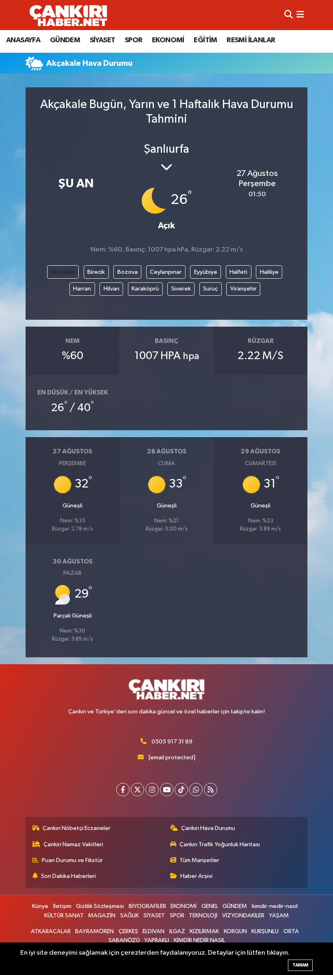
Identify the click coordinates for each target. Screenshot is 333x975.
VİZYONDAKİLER (243, 915)
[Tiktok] (181, 789)
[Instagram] (152, 789)
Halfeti (238, 272)
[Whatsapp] (196, 789)
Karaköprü (145, 289)
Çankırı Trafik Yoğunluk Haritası (219, 844)
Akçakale (63, 272)
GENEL (209, 906)
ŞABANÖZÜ (124, 940)
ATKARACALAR (51, 931)
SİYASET (102, 40)
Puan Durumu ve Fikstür (72, 860)
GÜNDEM (65, 40)
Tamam (300, 965)
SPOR (134, 40)
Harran (82, 289)
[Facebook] (123, 789)
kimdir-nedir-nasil (275, 906)
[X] (137, 789)
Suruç (210, 289)
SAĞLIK (129, 915)
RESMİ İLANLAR (251, 40)
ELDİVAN (153, 931)
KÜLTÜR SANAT (64, 915)
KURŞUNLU (265, 931)
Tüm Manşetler (199, 860)
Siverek (181, 289)
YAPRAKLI (156, 940)
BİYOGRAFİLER (147, 906)
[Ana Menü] (300, 14)
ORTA (291, 931)
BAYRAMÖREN (94, 931)
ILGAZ (177, 931)
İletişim (62, 906)
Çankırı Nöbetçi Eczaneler (76, 828)
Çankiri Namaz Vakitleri (73, 844)
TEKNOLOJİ (203, 915)
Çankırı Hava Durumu (208, 828)
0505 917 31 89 (171, 742)
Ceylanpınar (166, 272)
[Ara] (288, 14)
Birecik (96, 272)
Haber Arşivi (196, 876)
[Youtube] (166, 789)
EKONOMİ (168, 40)
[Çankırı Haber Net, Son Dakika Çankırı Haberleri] (68, 15)
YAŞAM (279, 915)
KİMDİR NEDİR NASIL (199, 940)
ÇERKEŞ (128, 931)
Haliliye (269, 272)
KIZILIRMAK (204, 931)
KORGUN (235, 931)
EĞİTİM (205, 40)
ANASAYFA (23, 40)
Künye (40, 906)
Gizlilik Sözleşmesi (100, 906)
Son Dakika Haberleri (68, 876)
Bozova (127, 272)
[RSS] (210, 789)
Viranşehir (243, 289)
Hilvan (111, 289)
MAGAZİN (101, 915)
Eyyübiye (205, 272)
